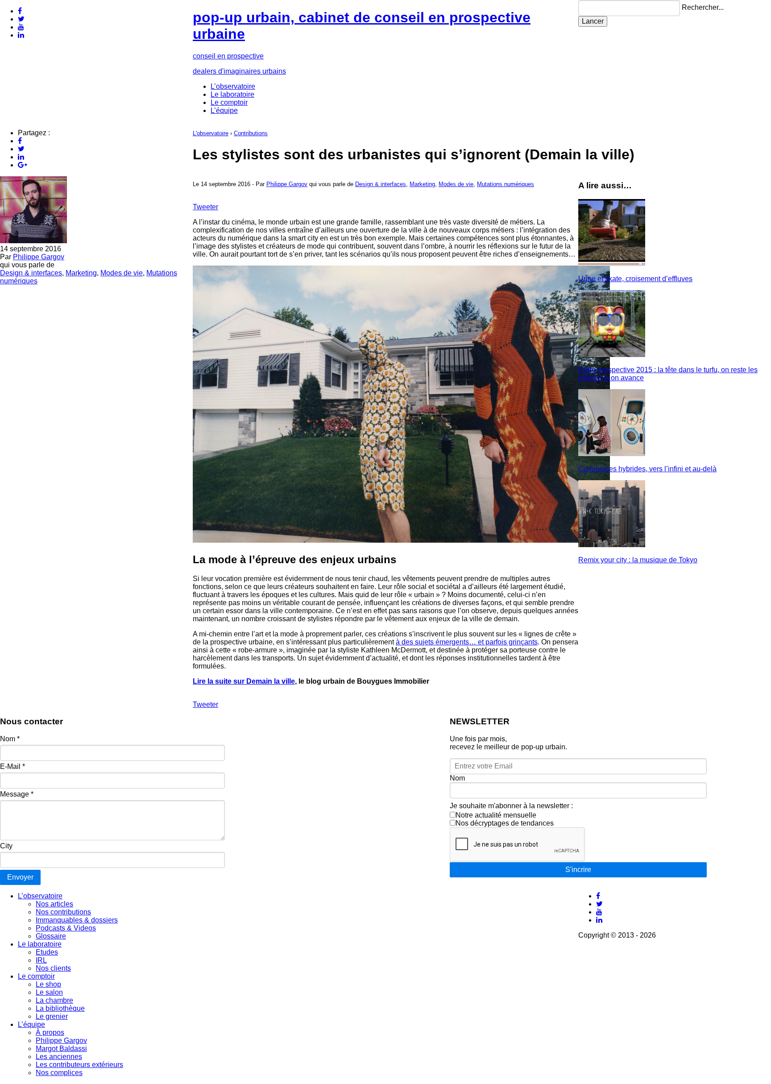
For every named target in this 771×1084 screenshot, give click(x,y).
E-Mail (12, 766)
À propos (50, 1032)
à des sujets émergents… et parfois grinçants (467, 642)
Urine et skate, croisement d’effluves (635, 278)
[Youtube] (21, 27)
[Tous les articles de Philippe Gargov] (33, 241)
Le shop (48, 984)
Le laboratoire (232, 94)
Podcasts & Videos (66, 928)
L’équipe (224, 110)
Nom (10, 739)
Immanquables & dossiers (77, 920)
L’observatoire (233, 86)
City (6, 846)
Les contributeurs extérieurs (79, 1064)
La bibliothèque (60, 1008)
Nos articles (54, 904)
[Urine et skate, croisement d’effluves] (611, 263)
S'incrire (578, 869)
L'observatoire (210, 133)
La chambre (54, 1000)
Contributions (251, 133)
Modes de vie (121, 273)
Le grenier (52, 1016)
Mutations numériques (505, 184)
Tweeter (205, 207)
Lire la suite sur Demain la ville (244, 681)
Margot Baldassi (61, 1048)
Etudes (47, 952)
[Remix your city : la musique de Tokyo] (611, 544)
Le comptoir (229, 102)
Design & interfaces (31, 273)
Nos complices (59, 1072)
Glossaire (51, 936)
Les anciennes (59, 1056)
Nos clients (53, 968)
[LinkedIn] (21, 35)
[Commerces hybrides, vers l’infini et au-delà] (611, 453)
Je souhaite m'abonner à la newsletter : (511, 806)
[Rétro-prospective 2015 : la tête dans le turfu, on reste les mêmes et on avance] (611, 354)
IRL (41, 960)
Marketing (81, 273)
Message (16, 794)
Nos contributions (63, 912)
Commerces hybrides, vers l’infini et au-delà (647, 469)
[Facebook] (20, 11)
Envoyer (20, 877)
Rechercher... (703, 7)
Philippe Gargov (38, 257)
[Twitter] (21, 19)
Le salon (49, 992)
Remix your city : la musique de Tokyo (637, 560)
